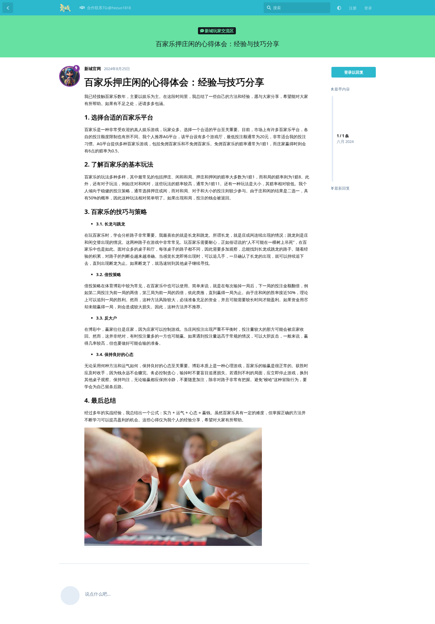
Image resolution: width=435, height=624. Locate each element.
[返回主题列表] (7, 7)
